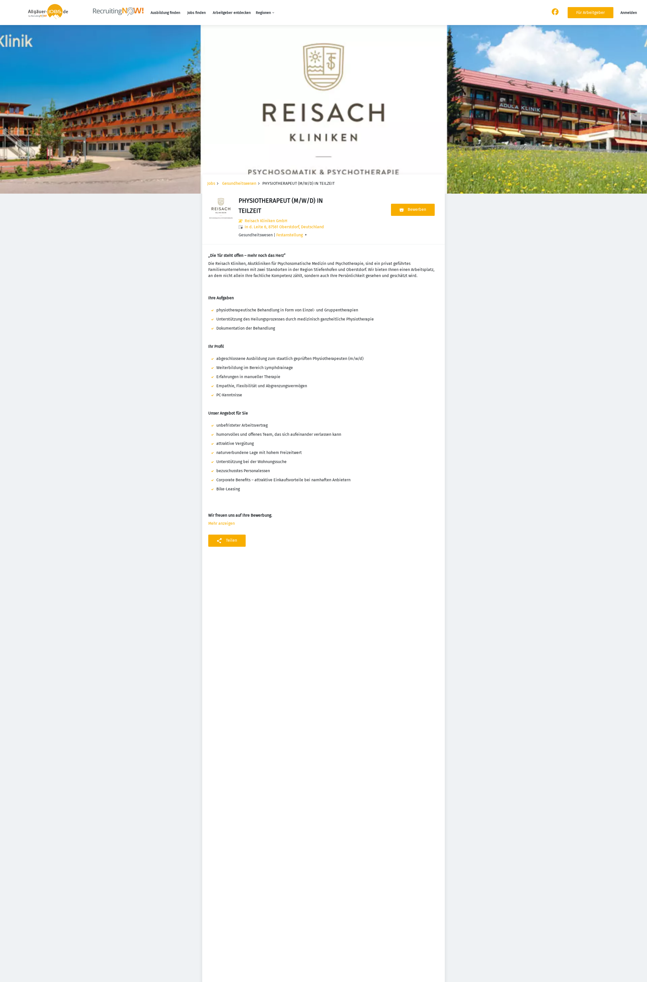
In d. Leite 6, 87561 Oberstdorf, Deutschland (284, 226)
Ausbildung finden (165, 13)
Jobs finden (196, 13)
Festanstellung (289, 235)
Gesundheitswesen (239, 183)
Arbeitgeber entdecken (232, 13)
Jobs (211, 183)
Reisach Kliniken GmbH (266, 220)
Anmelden (628, 13)
